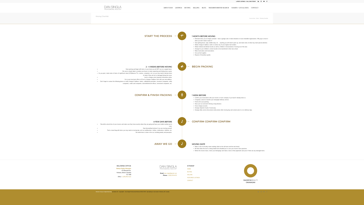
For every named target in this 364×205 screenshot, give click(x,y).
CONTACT (190, 180)
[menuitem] (168, 8)
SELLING (189, 174)
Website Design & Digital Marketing (104, 191)
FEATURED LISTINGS (193, 177)
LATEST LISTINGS (240, 1)
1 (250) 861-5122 (126, 176)
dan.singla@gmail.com (170, 173)
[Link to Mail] (264, 1)
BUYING (189, 172)
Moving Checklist (102, 16)
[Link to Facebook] (266, 1)
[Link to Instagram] (261, 1)
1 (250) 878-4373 (172, 175)
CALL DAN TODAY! (251, 1)
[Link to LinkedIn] (258, 1)
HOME (189, 169)
